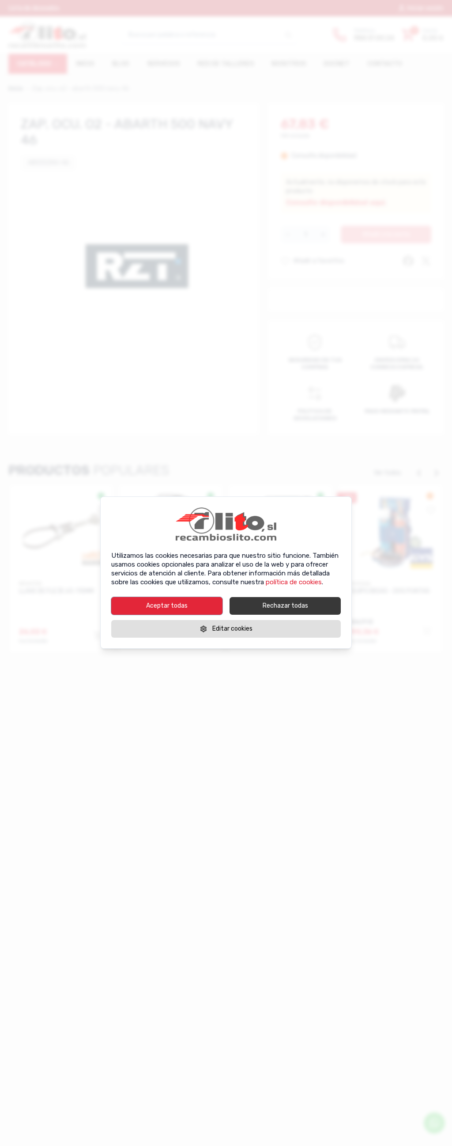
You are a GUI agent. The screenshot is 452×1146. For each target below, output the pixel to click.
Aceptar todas (167, 605)
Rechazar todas (285, 605)
